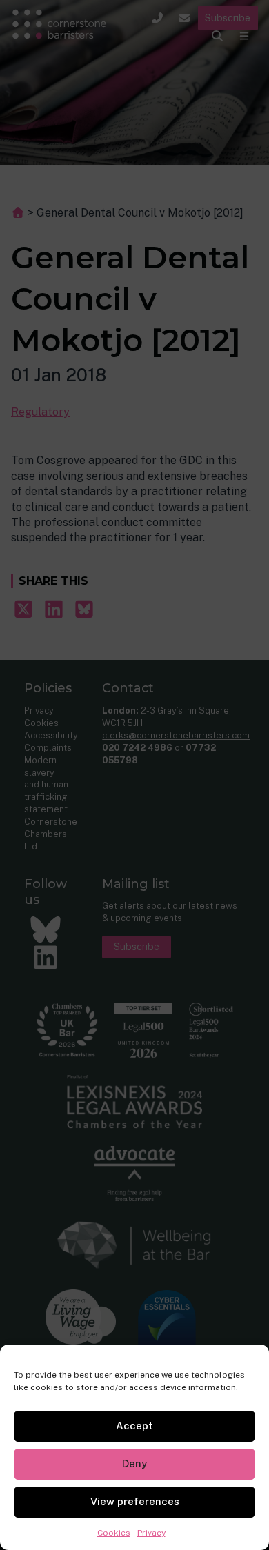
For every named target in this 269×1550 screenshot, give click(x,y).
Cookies (113, 1533)
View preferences (134, 1501)
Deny (134, 1463)
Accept (134, 1425)
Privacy (151, 1533)
